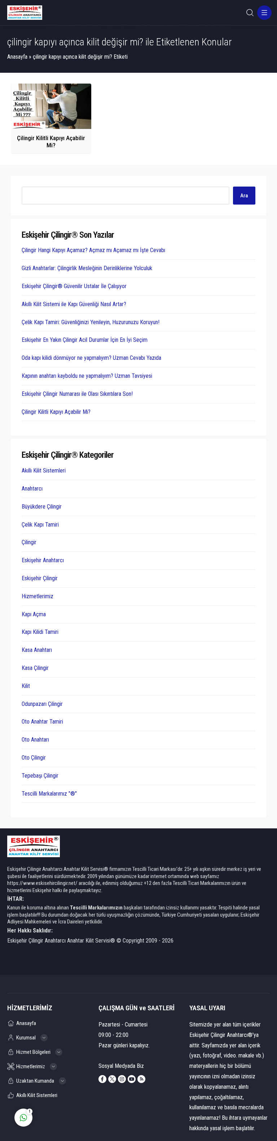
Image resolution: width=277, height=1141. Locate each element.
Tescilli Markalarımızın (96, 907)
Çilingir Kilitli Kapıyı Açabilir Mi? (51, 141)
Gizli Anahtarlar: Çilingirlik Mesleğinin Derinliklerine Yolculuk (87, 268)
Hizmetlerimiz (37, 596)
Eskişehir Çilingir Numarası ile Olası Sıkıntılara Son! (77, 393)
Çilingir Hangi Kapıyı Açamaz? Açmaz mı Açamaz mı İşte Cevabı (93, 250)
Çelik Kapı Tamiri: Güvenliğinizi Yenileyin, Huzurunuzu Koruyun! (90, 322)
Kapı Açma (34, 614)
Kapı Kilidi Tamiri (40, 631)
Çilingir (29, 542)
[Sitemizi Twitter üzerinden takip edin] (112, 1079)
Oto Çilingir (34, 757)
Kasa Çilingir (35, 668)
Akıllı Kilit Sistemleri (44, 470)
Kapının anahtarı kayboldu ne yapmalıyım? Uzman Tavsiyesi (87, 375)
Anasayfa (17, 56)
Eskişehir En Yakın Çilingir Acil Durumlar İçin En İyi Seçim (85, 339)
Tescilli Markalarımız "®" (49, 793)
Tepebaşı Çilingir (40, 775)
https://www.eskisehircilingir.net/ (42, 883)
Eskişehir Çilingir (40, 578)
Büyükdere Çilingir (42, 506)
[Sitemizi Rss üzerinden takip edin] (141, 1079)
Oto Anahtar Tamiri (42, 721)
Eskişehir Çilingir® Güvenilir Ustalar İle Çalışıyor (74, 286)
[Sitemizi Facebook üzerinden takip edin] (102, 1079)
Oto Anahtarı (35, 739)
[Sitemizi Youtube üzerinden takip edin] (132, 1079)
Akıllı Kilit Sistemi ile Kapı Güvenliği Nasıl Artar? (74, 304)
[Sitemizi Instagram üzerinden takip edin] (122, 1079)
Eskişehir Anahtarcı (43, 560)
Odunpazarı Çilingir (42, 704)
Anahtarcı (32, 488)
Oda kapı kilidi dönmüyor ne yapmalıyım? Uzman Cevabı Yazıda (91, 357)
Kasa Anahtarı (37, 649)
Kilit (26, 686)
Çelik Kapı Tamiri (40, 524)
